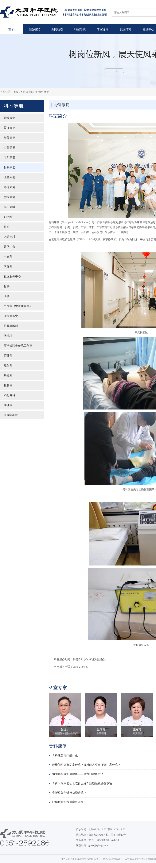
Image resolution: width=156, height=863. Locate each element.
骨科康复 (43, 91)
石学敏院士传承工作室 (18, 345)
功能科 (8, 375)
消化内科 (9, 395)
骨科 (7, 286)
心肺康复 (9, 147)
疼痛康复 (9, 187)
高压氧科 (9, 207)
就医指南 (125, 29)
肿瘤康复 (9, 197)
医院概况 (34, 29)
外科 (7, 226)
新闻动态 (57, 29)
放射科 (8, 365)
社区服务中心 (12, 276)
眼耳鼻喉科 (11, 325)
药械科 (8, 335)
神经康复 (9, 117)
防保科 (8, 266)
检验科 (8, 385)
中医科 (8, 256)
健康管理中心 (12, 316)
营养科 (8, 355)
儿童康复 (9, 177)
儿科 (7, 296)
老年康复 (9, 157)
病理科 (8, 405)
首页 (16, 91)
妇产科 (8, 216)
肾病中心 (9, 246)
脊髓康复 (9, 137)
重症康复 (9, 127)
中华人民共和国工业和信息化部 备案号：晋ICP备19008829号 (92, 858)
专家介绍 (102, 29)
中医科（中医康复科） (18, 306)
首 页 (11, 29)
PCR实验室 (11, 415)
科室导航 (80, 29)
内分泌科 (9, 236)
